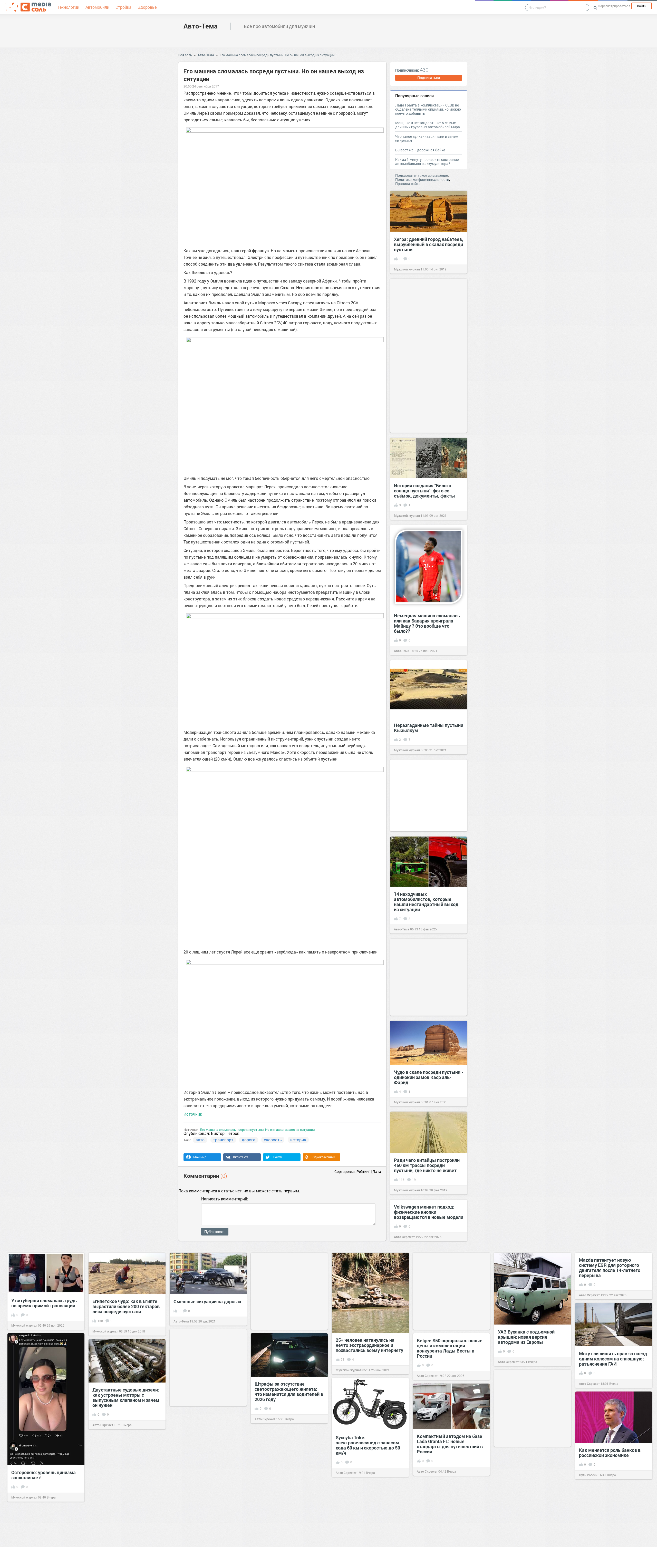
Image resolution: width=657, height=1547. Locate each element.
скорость (273, 1139)
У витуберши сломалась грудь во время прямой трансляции (44, 1303)
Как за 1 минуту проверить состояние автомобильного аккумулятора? (427, 161)
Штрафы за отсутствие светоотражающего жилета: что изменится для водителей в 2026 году (289, 1391)
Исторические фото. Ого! (200, 1460)
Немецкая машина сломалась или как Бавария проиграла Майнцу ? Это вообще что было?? (427, 623)
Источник (192, 1114)
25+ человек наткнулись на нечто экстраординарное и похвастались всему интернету (369, 1345)
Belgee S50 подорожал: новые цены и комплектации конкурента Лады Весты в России (449, 1348)
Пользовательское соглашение (421, 175)
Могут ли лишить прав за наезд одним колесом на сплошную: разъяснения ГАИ (613, 1358)
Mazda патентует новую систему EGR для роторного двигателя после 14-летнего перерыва (609, 1267)
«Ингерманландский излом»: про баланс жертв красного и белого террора (124, 1514)
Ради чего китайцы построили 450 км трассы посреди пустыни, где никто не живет (427, 1165)
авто (200, 1139)
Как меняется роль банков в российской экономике (610, 1452)
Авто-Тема (200, 26)
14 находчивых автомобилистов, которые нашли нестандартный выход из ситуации (426, 901)
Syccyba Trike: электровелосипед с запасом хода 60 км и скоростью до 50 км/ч (368, 1445)
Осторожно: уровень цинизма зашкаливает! (43, 1475)
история (298, 1139)
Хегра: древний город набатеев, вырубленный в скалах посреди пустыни (428, 244)
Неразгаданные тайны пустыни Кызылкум (428, 728)
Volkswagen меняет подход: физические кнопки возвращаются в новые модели (428, 1212)
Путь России (588, 1475)
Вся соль (185, 55)
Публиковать (214, 1232)
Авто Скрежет (404, 1237)
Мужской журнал (407, 269)
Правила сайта (408, 183)
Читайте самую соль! (189, 1480)
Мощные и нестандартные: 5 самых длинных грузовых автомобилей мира (427, 124)
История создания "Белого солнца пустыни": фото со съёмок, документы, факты (424, 490)
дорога (248, 1139)
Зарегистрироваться (614, 6)
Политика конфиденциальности (422, 179)
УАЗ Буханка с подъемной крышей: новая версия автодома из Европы (526, 1337)
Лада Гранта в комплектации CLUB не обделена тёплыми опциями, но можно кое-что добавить (428, 109)
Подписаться (428, 77)
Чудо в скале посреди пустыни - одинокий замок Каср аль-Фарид (428, 1077)
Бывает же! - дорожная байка (420, 150)
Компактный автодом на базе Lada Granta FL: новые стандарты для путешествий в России (450, 1444)
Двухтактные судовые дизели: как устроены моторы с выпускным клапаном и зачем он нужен (125, 1397)
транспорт (223, 1139)
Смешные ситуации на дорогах (207, 1301)
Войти (641, 6)
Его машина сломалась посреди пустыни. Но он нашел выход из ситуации (277, 55)
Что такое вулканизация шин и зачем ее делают (426, 138)
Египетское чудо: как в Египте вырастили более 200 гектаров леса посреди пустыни (126, 1306)
